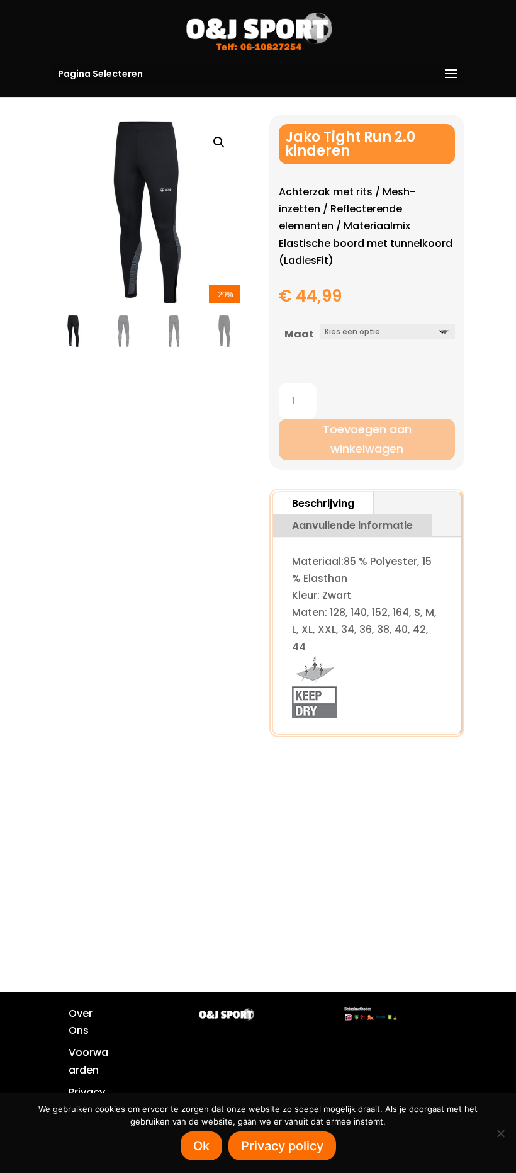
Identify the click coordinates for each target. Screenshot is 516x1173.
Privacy (87, 1092)
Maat (299, 334)
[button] (219, 142)
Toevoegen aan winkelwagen (367, 438)
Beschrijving (323, 503)
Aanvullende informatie (352, 525)
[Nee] (500, 1133)
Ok (201, 1145)
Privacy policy (282, 1145)
